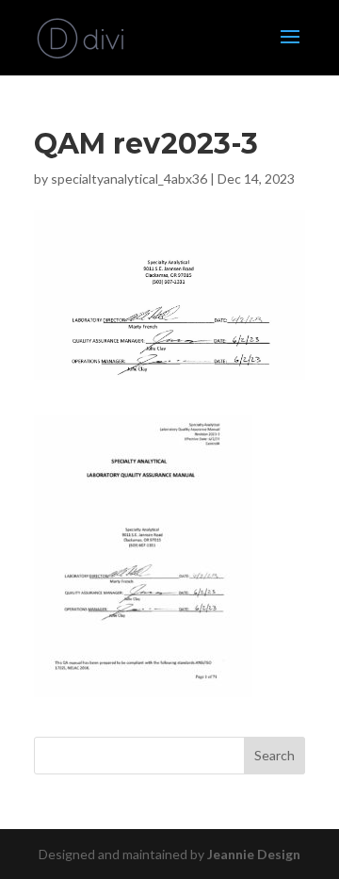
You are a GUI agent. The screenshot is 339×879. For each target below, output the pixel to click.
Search (274, 755)
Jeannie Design (253, 854)
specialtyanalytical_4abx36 (129, 179)
